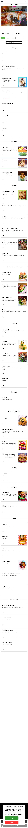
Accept (11, 818)
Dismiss (11, 822)
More (12, 38)
